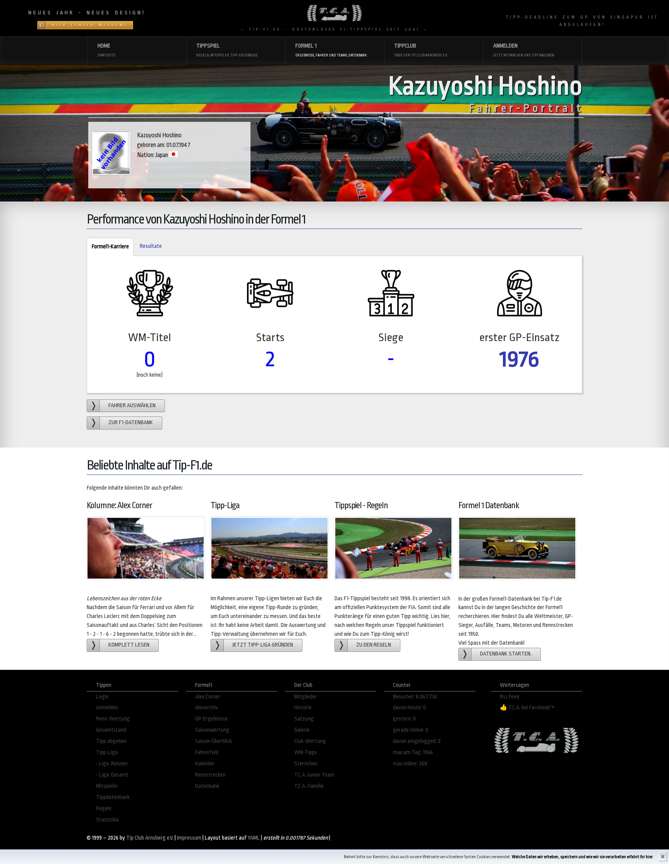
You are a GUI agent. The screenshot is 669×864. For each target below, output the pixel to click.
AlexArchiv (206, 707)
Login (102, 696)
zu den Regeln (373, 645)
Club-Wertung (310, 741)
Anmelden (107, 707)
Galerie (302, 730)
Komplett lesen (128, 645)
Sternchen (305, 763)
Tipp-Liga (107, 752)
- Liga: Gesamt (112, 775)
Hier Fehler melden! (89, 25)
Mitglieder (305, 696)
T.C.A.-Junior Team (314, 775)
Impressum (189, 838)
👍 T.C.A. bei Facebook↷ (527, 707)
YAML (254, 838)
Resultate (151, 246)
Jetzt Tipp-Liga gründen (262, 645)
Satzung (304, 718)
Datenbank (207, 786)
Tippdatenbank (113, 797)
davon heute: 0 (409, 707)
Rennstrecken (210, 775)
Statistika (107, 819)
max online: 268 (410, 763)
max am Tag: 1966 (413, 752)
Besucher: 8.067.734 (415, 696)
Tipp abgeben (111, 741)
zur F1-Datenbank (130, 422)
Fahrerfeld (206, 752)
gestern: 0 (404, 718)
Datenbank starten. (506, 654)
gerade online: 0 (410, 730)
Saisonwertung (212, 730)
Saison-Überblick (213, 741)
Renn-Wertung (113, 718)
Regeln (104, 808)
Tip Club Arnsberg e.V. (149, 838)
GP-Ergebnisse (211, 718)
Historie (303, 707)
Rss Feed (509, 696)
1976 (519, 359)
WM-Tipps (305, 752)
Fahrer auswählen (132, 405)
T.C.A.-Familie (309, 786)
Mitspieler (107, 786)
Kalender (205, 763)
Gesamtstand (111, 730)
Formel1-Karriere (108, 246)
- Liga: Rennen (112, 763)
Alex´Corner (207, 696)
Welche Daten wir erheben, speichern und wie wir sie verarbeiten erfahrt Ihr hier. (583, 856)
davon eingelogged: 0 (417, 741)
